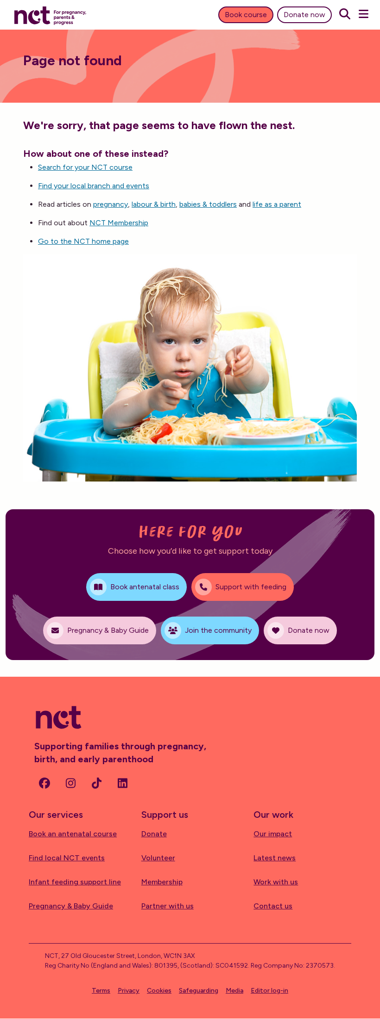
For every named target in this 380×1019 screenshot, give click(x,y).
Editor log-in (269, 990)
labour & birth (154, 204)
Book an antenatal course (73, 833)
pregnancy (110, 204)
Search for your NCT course (85, 167)
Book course (246, 14)
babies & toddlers (208, 204)
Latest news (274, 857)
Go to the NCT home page (83, 241)
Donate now (304, 14)
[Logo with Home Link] (50, 15)
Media (234, 990)
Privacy (128, 990)
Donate (154, 833)
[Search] (345, 15)
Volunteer (158, 857)
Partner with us (167, 906)
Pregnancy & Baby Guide (71, 906)
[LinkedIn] (122, 783)
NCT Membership (118, 222)
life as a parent (277, 204)
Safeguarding (198, 990)
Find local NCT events (67, 857)
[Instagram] (70, 783)
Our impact (272, 833)
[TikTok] (96, 783)
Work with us (275, 881)
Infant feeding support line (75, 881)
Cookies (159, 990)
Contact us (272, 906)
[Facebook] (44, 783)
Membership (162, 881)
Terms (101, 990)
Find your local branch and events (93, 185)
